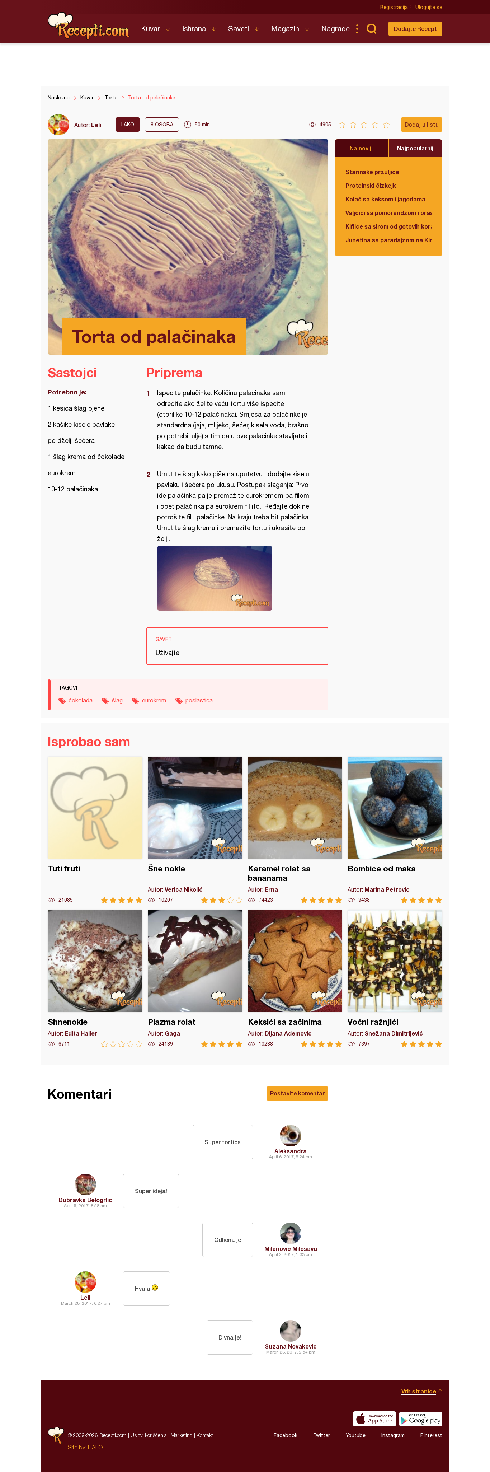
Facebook (285, 1435)
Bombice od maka (395, 830)
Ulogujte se (428, 7)
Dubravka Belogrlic (85, 1199)
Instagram (393, 1435)
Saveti (238, 28)
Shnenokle (95, 978)
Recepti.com (89, 26)
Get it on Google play (420, 1418)
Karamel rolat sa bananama (295, 830)
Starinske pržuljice (372, 171)
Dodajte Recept (415, 28)
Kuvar (150, 28)
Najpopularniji (416, 148)
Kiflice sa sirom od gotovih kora (388, 226)
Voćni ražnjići (395, 978)
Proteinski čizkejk (370, 185)
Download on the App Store (374, 1418)
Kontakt (205, 1435)
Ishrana (194, 28)
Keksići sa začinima (295, 978)
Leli (96, 124)
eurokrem (154, 700)
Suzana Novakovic (291, 1346)
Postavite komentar (297, 1093)
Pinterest (431, 1435)
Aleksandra (290, 1151)
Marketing (182, 1435)
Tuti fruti (95, 830)
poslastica (199, 700)
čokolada (81, 700)
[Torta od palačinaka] (233, 578)
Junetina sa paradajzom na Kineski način (388, 240)
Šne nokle (195, 830)
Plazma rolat (195, 978)
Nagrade (335, 28)
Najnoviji (361, 148)
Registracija (394, 7)
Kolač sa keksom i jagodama (385, 199)
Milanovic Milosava (290, 1248)
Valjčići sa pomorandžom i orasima (388, 212)
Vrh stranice (418, 1391)
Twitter (321, 1435)
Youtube (356, 1435)
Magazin (285, 28)
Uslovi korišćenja (149, 1435)
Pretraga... (371, 29)
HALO (95, 1447)
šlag (117, 700)
